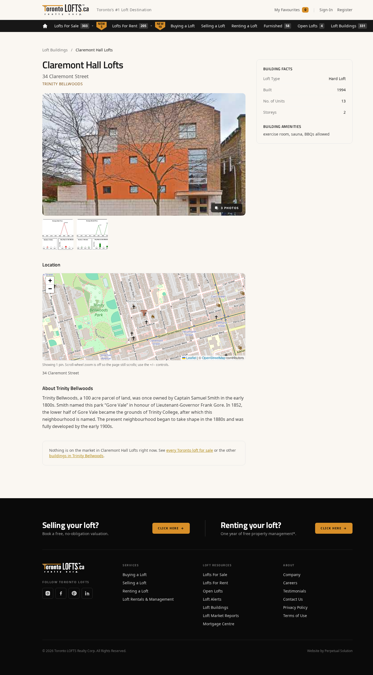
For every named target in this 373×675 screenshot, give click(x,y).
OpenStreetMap (214, 357)
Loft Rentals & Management (148, 599)
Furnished (276, 25)
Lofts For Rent (129, 25)
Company (291, 574)
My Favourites (290, 9)
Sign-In (326, 9)
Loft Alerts (212, 599)
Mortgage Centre (218, 623)
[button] (50, 281)
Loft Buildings (348, 25)
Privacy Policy (295, 607)
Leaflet (190, 357)
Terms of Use (295, 615)
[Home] (45, 26)
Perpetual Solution (339, 650)
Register (345, 9)
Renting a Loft (244, 25)
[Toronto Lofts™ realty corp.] (66, 9)
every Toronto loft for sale (189, 450)
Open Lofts (310, 25)
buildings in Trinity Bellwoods (76, 455)
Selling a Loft (213, 25)
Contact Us (293, 599)
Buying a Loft (183, 25)
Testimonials (294, 591)
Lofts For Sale (71, 25)
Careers (290, 582)
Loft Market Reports (221, 615)
